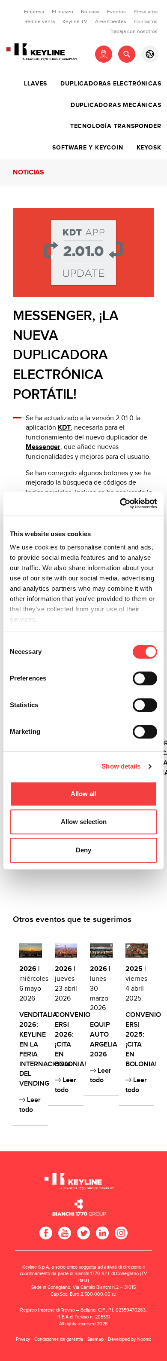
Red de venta (39, 21)
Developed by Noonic (129, 1339)
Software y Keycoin (87, 147)
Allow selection (84, 821)
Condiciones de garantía (58, 1339)
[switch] (145, 678)
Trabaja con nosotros (134, 31)
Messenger (43, 447)
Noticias (90, 12)
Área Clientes (110, 21)
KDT (64, 428)
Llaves (35, 83)
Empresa (34, 12)
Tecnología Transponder (115, 126)
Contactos (146, 21)
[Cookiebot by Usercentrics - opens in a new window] (120, 503)
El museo (62, 12)
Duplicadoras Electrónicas (110, 83)
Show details (120, 766)
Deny (83, 850)
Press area (146, 12)
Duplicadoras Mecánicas (116, 105)
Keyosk (149, 147)
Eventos (116, 12)
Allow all (83, 793)
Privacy (23, 1339)
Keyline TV (75, 21)
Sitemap (95, 1339)
